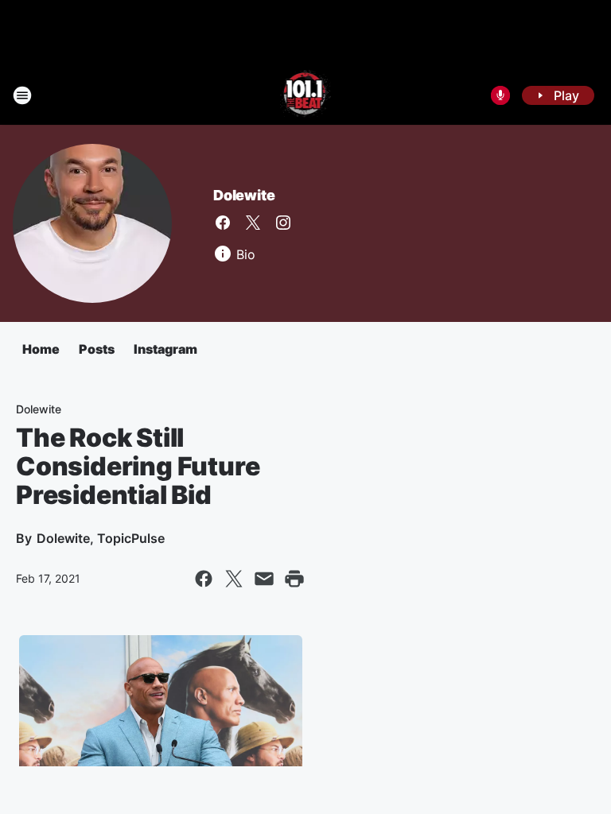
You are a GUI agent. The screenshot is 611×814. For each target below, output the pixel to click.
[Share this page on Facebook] (204, 579)
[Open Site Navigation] (22, 95)
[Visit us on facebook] (222, 222)
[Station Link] (306, 95)
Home (41, 349)
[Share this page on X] (234, 579)
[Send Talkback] (500, 95)
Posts (97, 349)
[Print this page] (294, 579)
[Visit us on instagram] (283, 222)
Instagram (165, 349)
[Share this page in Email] (264, 579)
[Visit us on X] (253, 222)
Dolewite (243, 195)
